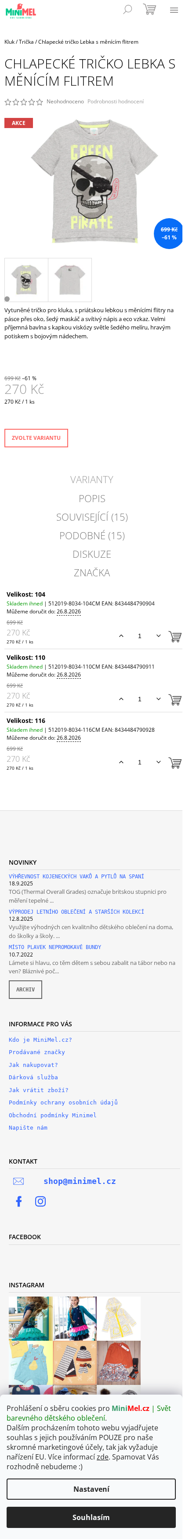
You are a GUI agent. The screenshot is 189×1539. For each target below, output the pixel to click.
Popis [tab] (92, 498)
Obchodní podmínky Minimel (53, 1115)
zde (103, 1457)
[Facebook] (19, 1201)
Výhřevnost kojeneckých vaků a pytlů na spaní (76, 877)
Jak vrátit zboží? (39, 1090)
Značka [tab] (92, 572)
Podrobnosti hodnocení (115, 101)
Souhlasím (91, 1517)
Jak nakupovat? (33, 1065)
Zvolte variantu (36, 438)
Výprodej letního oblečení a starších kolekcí (76, 912)
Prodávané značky (37, 1052)
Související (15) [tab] (92, 516)
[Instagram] (40, 1201)
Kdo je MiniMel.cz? (40, 1039)
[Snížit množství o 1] (158, 636)
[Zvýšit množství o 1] (121, 636)
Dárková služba (33, 1077)
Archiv (25, 990)
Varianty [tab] (91, 479)
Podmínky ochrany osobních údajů (63, 1102)
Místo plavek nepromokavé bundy (55, 947)
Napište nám (28, 1127)
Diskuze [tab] (92, 553)
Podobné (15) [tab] (92, 535)
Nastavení (91, 1489)
